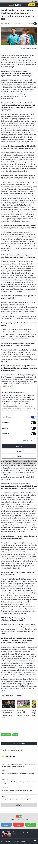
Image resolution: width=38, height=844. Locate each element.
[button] (34, 705)
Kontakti (34, 1)
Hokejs (18, 825)
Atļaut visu (19, 446)
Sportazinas (7, 23)
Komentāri (16, 841)
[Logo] (15, 4)
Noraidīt (19, 456)
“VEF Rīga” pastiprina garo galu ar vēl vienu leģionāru (16, 799)
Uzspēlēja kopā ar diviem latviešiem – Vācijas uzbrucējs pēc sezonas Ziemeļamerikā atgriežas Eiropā (18, 765)
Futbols (15, 734)
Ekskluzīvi (7, 841)
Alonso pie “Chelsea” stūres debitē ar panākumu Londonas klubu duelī (8, 713)
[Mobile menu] (2, 5)
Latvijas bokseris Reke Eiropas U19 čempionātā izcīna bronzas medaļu (19, 782)
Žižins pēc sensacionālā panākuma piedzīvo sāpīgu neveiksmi (19, 773)
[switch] (33, 422)
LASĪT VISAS (19, 805)
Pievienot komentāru (19, 743)
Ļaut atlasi (19, 451)
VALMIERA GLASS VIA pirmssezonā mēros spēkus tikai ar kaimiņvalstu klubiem (17, 791)
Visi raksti (23, 841)
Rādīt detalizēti (28, 441)
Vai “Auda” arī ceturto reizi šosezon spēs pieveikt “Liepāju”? (23, 713)
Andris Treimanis (6, 734)
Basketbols (31, 825)
